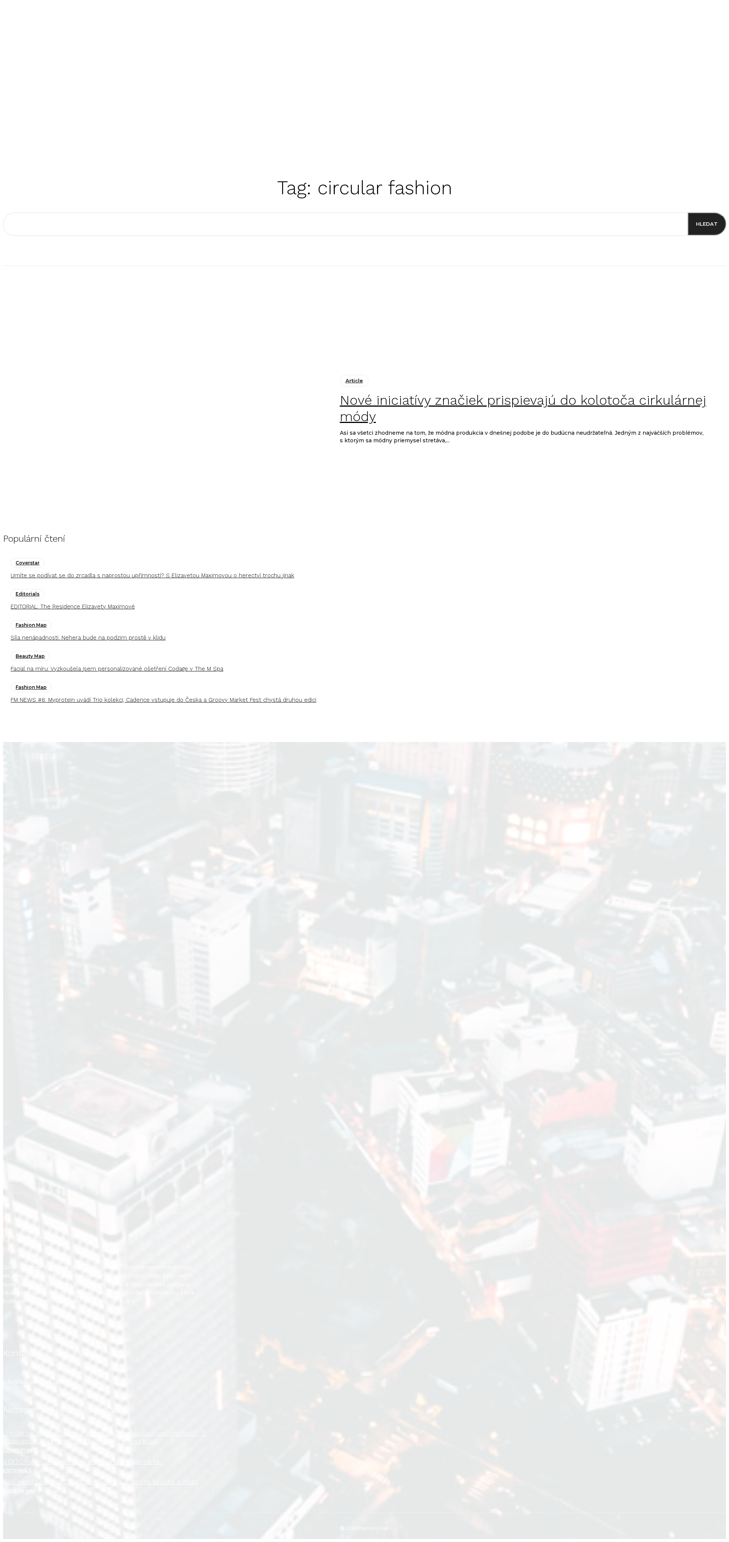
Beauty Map (30, 656)
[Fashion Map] (364, 977)
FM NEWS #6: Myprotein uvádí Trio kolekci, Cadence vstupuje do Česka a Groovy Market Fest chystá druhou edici (163, 699)
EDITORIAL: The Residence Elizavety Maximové (73, 606)
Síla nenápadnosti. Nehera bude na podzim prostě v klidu (88, 637)
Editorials (27, 594)
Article (354, 380)
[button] (466, 134)
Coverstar (27, 563)
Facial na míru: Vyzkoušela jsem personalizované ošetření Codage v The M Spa (117, 668)
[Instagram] (13, 1327)
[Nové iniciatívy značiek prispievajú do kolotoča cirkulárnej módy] (165, 409)
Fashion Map (31, 625)
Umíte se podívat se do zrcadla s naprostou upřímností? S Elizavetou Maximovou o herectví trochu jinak (152, 575)
